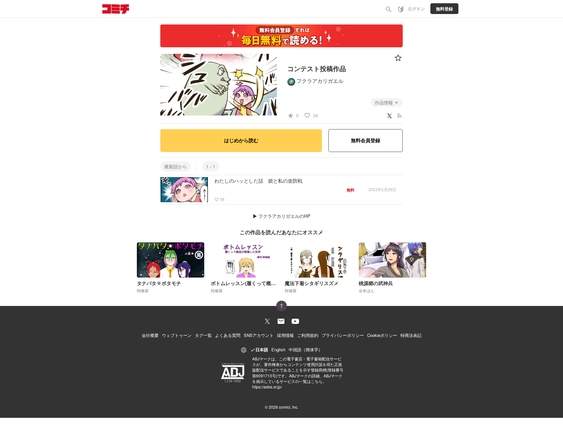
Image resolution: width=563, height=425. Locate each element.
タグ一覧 (203, 335)
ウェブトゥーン (177, 335)
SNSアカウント (259, 335)
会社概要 (150, 335)
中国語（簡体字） (306, 349)
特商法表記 (411, 335)
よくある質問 (227, 335)
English (278, 349)
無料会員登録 (365, 140)
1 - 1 (210, 166)
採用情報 (285, 335)
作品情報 (384, 102)
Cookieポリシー (382, 335)
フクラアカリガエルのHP (284, 216)
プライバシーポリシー (343, 335)
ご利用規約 (307, 335)
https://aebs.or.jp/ (267, 386)
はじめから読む (241, 140)
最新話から (175, 166)
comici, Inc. (288, 407)
